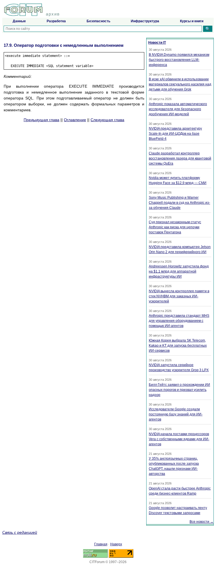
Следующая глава (107, 120)
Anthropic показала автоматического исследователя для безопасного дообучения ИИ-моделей (178, 109)
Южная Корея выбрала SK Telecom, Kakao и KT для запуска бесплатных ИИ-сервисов (178, 345)
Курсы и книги (191, 21)
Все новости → (201, 522)
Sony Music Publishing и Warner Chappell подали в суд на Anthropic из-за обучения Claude (179, 203)
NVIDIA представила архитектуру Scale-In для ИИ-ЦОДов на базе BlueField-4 (175, 134)
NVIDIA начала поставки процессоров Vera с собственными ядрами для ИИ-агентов (179, 439)
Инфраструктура (145, 21)
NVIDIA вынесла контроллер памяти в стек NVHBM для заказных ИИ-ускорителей (179, 296)
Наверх (116, 544)
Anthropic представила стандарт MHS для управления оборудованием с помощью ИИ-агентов (179, 321)
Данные (19, 21)
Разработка (56, 21)
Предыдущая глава (41, 120)
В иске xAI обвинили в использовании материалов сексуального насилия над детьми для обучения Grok (180, 84)
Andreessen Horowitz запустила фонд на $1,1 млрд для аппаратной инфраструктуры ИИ (179, 271)
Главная (100, 544)
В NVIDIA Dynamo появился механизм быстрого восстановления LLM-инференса (179, 60)
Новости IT (157, 43)
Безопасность (98, 21)
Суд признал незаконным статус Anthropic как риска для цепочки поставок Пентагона (175, 227)
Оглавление (75, 120)
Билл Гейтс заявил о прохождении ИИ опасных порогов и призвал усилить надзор (179, 390)
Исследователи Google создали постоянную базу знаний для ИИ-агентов (175, 414)
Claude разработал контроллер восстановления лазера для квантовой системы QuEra (180, 158)
